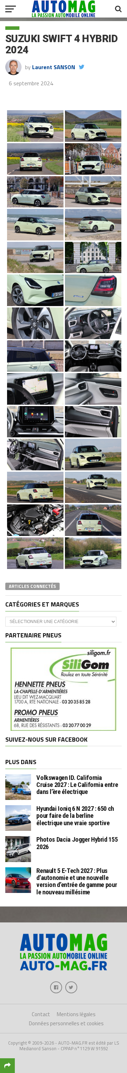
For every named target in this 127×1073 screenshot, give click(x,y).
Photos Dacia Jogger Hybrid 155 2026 (76, 843)
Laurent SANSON (53, 67)
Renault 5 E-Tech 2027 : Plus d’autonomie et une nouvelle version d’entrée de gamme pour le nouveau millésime (76, 881)
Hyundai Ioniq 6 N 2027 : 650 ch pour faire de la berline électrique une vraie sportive (75, 815)
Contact (41, 1014)
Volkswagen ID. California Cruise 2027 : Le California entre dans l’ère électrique (77, 784)
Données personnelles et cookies (66, 1023)
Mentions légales (76, 1014)
